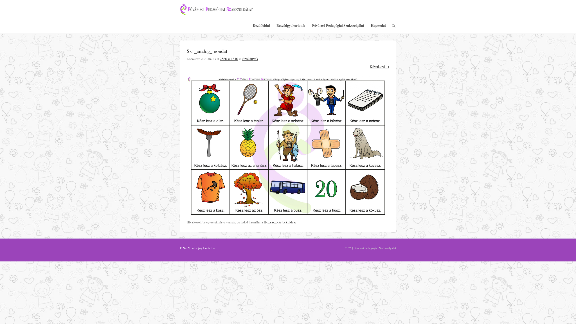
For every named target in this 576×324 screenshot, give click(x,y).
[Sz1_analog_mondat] (288, 147)
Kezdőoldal (261, 25)
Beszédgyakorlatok (291, 25)
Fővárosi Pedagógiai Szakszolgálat (338, 25)
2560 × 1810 (229, 58)
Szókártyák (250, 58)
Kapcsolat (378, 25)
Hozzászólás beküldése (280, 222)
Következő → (379, 66)
